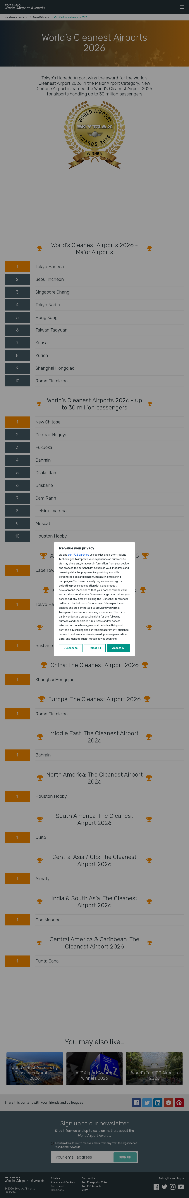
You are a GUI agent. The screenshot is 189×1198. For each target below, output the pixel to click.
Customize (71, 648)
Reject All (95, 648)
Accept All (118, 648)
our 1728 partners (78, 554)
